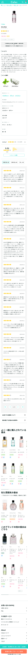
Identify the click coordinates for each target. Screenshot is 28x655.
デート (4, 124)
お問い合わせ (4, 608)
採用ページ (4, 638)
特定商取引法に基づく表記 (14, 646)
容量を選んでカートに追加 (14, 651)
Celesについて (5, 633)
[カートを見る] (25, 2)
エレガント (5, 110)
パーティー (9, 124)
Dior (3, 24)
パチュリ (12, 95)
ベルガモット (5, 95)
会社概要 (4, 646)
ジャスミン (17, 95)
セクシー (11, 110)
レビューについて (6, 636)
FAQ (2, 611)
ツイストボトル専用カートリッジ (10, 622)
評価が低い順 (14, 162)
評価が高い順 (6, 162)
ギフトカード (4, 625)
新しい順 (22, 162)
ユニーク (4, 118)
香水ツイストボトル (6, 619)
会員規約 (24, 646)
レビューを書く (14, 155)
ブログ (3, 641)
